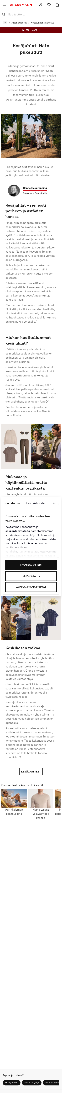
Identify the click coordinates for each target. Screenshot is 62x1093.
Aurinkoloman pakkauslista (14, 811)
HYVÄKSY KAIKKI (31, 565)
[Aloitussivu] (21, 4)
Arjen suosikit (19, 22)
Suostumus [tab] (13, 503)
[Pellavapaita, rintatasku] (23, 622)
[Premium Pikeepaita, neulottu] (10, 455)
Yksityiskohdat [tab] (36, 503)
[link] (41, 5)
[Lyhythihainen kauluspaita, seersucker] (52, 616)
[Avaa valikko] (4, 5)
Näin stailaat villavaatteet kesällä (41, 813)
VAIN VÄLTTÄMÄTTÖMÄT (31, 587)
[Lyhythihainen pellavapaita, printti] (6, 621)
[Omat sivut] (41, 5)
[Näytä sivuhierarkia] (5, 22)
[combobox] (33, 14)
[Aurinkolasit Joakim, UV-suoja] (24, 432)
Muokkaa (29, 576)
